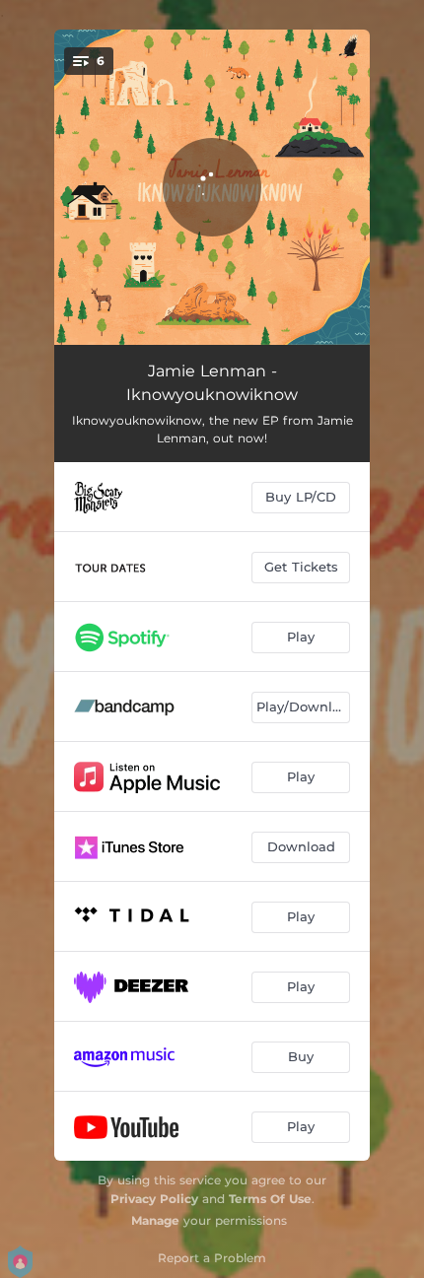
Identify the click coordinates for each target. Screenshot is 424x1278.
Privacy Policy (154, 1198)
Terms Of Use (270, 1198)
